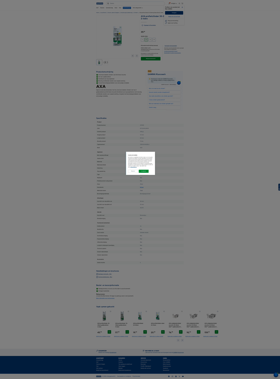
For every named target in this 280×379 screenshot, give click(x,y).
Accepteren (143, 171)
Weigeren (133, 171)
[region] (140, 163)
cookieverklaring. (133, 167)
